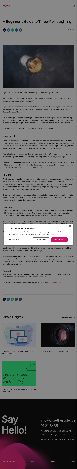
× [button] (70, 226)
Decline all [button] (41, 240)
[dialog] (38, 234)
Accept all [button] (59, 240)
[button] (14, 240)
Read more (54, 234)
